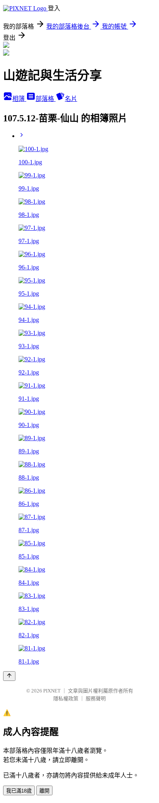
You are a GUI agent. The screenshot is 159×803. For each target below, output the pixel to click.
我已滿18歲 (19, 791)
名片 (71, 98)
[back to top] (9, 676)
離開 (44, 791)
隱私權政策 (65, 698)
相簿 (19, 98)
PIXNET (52, 691)
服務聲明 (96, 698)
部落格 (46, 98)
